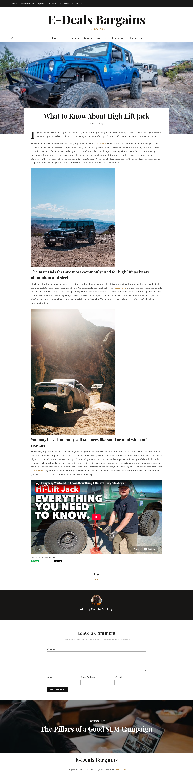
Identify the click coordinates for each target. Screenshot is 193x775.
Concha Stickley (102, 609)
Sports (41, 3)
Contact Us (77, 3)
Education (64, 3)
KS (96, 579)
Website (118, 677)
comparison (119, 287)
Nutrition (52, 3)
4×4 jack (101, 143)
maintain (38, 470)
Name (50, 677)
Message (51, 649)
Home (14, 3)
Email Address (87, 677)
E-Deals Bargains (96, 19)
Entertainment (27, 3)
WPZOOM (121, 769)
